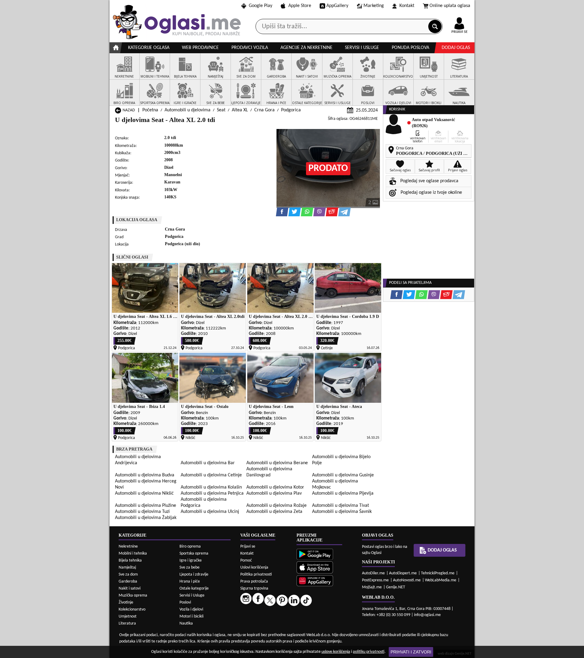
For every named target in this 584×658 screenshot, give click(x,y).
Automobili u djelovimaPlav (274, 493)
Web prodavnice (200, 47)
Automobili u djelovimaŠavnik (342, 511)
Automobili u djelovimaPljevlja (343, 493)
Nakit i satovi (130, 588)
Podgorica (291, 110)
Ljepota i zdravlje (193, 574)
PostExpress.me (375, 580)
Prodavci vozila (249, 47)
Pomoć (246, 560)
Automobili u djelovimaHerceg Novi (145, 484)
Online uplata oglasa (449, 5)
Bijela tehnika (130, 560)
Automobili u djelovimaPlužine (145, 505)
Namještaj (127, 567)
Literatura (127, 623)
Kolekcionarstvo (132, 609)
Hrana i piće (189, 581)
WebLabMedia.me (440, 580)
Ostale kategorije (194, 588)
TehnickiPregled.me (437, 573)
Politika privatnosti (256, 574)
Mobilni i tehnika (133, 553)
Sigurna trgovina (254, 588)
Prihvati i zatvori (411, 651)
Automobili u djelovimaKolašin (211, 487)
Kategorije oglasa (148, 47)
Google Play (260, 5)
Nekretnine (128, 546)
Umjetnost (128, 616)
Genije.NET (395, 587)
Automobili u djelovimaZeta (274, 511)
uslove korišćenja (336, 651)
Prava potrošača (254, 581)
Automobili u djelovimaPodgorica (204, 502)
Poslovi (185, 602)
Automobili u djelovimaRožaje (276, 505)
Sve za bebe (189, 567)
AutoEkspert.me (403, 573)
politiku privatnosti (368, 651)
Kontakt (406, 5)
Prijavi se (247, 546)
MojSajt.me (372, 587)
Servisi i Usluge (191, 595)
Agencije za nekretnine (306, 47)
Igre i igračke (190, 560)
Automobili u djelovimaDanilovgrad (269, 472)
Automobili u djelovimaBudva (144, 475)
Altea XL (240, 110)
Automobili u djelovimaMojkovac (335, 484)
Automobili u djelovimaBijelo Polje (341, 459)
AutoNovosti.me (407, 580)
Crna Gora (264, 110)
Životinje (126, 602)
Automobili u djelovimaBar (208, 463)
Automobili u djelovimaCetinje (211, 475)
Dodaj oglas (456, 47)
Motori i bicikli (191, 616)
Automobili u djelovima (187, 110)
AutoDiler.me (373, 573)
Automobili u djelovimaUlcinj (210, 511)
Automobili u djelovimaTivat (340, 505)
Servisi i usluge (362, 47)
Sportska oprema (193, 553)
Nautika (186, 623)
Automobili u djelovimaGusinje (343, 475)
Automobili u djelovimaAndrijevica (138, 459)
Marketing (373, 5)
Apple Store (299, 5)
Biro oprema (190, 546)
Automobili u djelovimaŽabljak (145, 517)
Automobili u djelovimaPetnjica (212, 493)
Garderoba (128, 581)
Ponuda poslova (410, 47)
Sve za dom (128, 574)
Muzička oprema (133, 595)
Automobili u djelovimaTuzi (142, 511)
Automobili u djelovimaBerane (277, 463)
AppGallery (337, 5)
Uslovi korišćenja (254, 567)
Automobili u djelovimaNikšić (144, 493)
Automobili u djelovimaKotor (275, 487)
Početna (150, 110)
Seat (221, 110)
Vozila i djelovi (191, 609)
